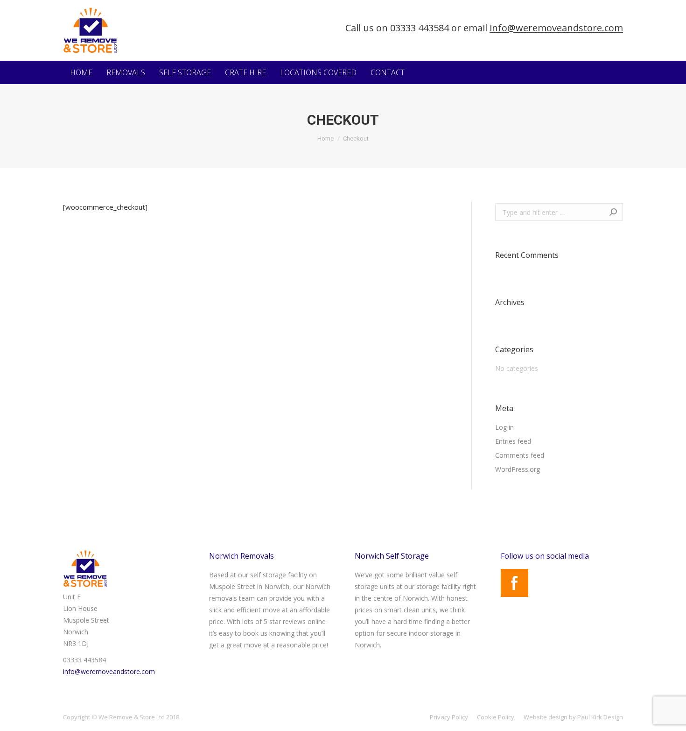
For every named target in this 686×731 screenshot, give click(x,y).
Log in (504, 427)
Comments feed (519, 455)
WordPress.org (517, 469)
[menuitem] (81, 72)
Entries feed (513, 441)
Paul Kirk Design (600, 717)
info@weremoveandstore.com (556, 27)
